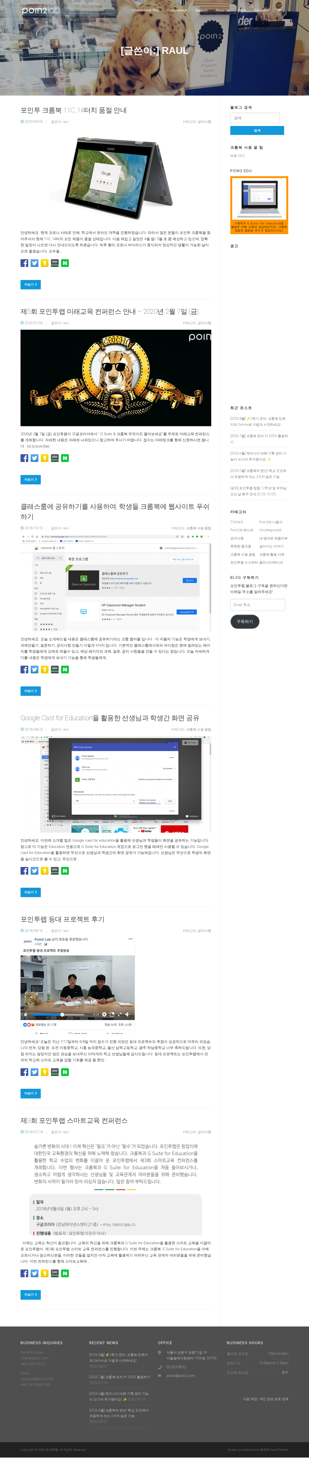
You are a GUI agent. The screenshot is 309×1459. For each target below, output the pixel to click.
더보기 (29, 284)
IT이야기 (236, 522)
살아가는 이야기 (271, 546)
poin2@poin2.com (181, 1376)
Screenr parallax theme (243, 1450)
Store (242, 10)
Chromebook (177, 10)
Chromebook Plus (145, 10)
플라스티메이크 (271, 562)
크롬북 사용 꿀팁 (198, 528)
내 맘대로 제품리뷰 (273, 538)
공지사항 (204, 122)
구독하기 (245, 621)
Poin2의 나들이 (270, 522)
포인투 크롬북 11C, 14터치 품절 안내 (74, 110)
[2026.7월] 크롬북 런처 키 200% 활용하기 (119, 1377)
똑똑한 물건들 (240, 546)
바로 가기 (237, 156)
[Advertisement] (259, 323)
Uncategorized (270, 530)
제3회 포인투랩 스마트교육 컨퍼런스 (74, 1120)
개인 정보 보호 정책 (273, 1399)
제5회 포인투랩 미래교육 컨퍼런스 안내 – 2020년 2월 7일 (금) (110, 311)
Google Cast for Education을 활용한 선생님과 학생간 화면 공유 (110, 718)
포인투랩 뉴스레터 (244, 562)
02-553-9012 (176, 1367)
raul (65, 122)
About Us (223, 10)
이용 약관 (250, 1399)
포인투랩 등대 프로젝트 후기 (63, 919)
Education (261, 10)
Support (201, 10)
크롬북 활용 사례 (271, 554)
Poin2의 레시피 (241, 530)
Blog (281, 10)
